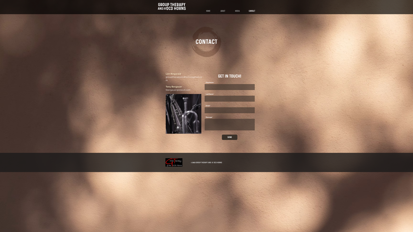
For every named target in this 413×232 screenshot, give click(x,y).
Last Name (209, 94)
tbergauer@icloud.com (178, 90)
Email (208, 105)
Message (209, 117)
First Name (209, 82)
